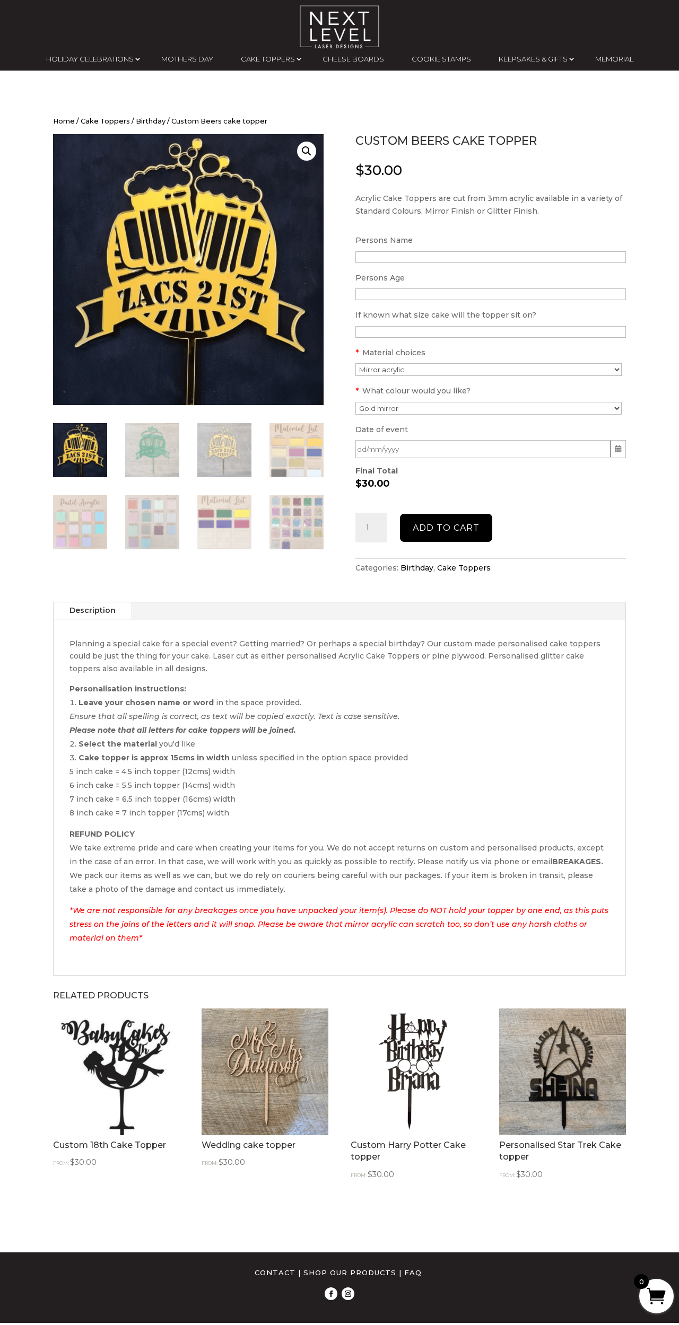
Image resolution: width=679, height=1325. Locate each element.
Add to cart (446, 528)
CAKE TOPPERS (268, 59)
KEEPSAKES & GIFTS (533, 59)
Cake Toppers (105, 121)
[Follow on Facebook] (331, 1293)
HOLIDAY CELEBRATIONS (90, 59)
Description (92, 610)
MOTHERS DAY (187, 59)
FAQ (413, 1272)
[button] (306, 151)
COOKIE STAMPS (441, 59)
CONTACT (275, 1272)
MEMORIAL (614, 59)
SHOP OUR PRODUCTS (349, 1272)
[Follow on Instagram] (348, 1293)
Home (64, 121)
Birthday (151, 121)
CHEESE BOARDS (353, 59)
